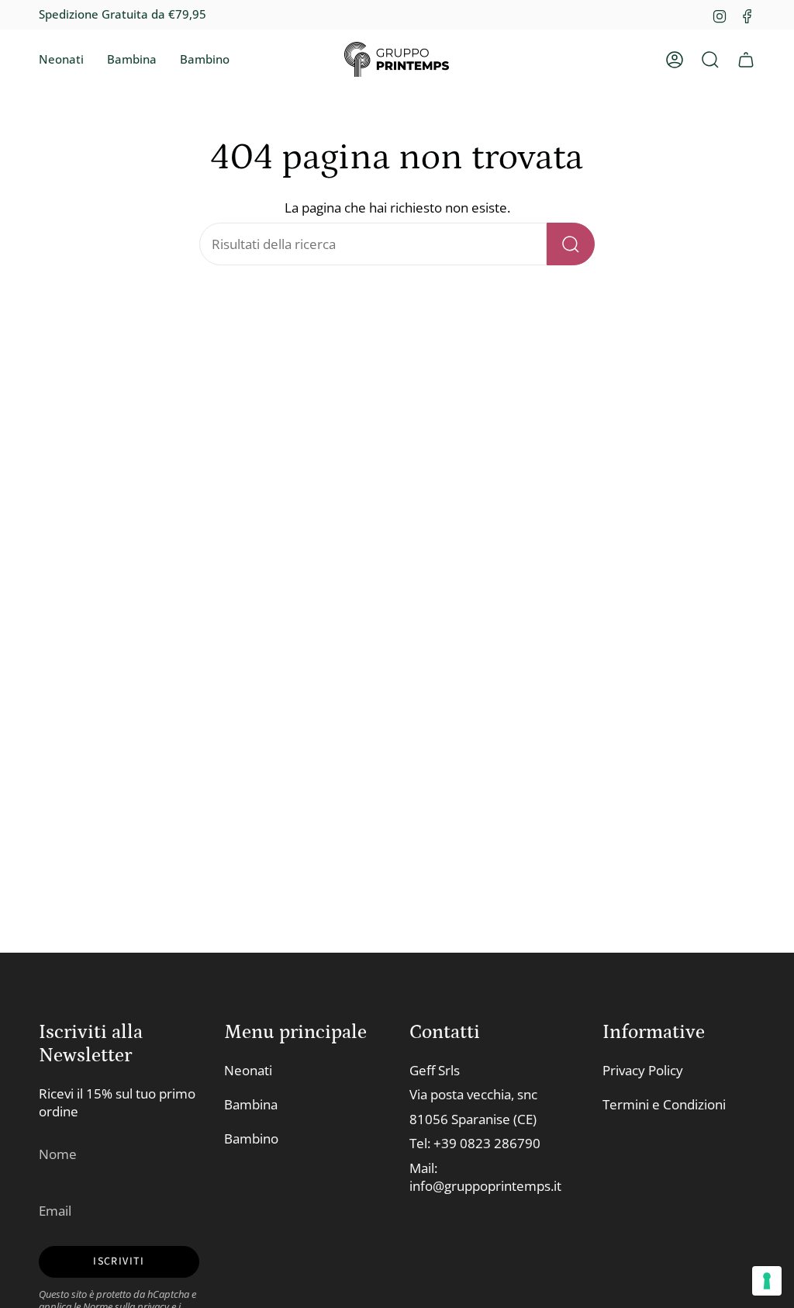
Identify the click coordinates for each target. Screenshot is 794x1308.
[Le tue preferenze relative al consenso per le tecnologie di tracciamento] (767, 1281)
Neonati (248, 1070)
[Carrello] (746, 60)
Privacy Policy (642, 1070)
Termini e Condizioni (664, 1104)
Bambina (251, 1104)
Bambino (251, 1138)
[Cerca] (571, 244)
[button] (61, 59)
